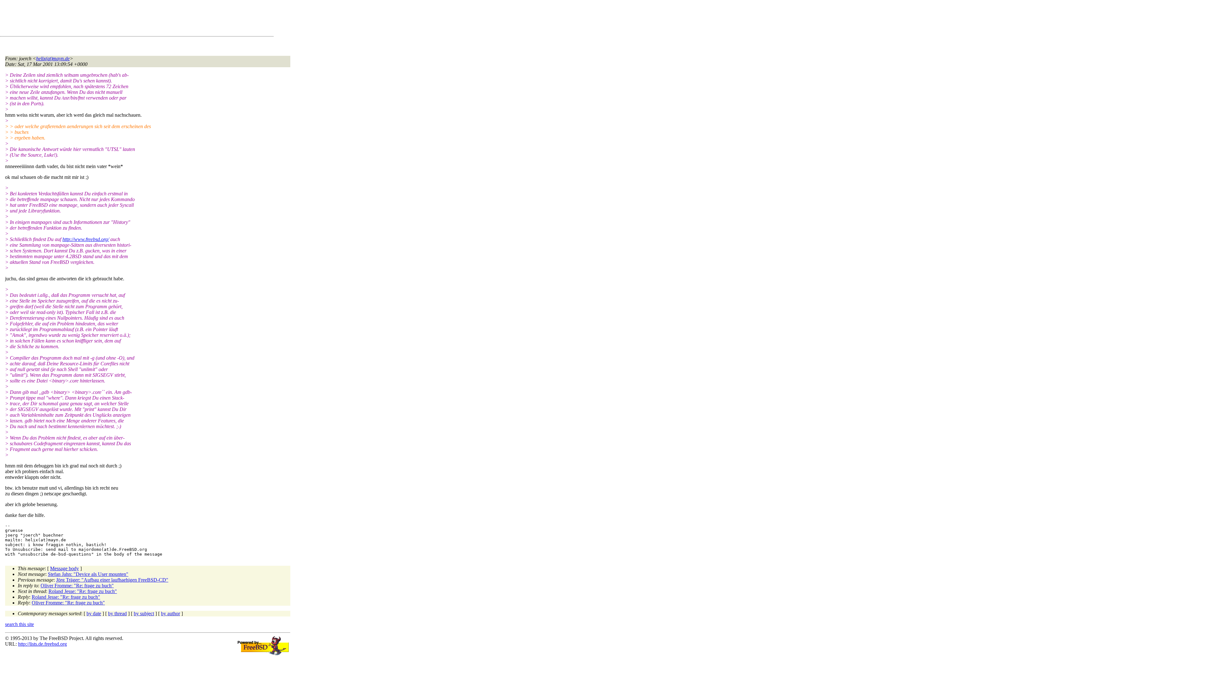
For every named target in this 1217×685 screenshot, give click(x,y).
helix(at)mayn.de (53, 58)
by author (170, 613)
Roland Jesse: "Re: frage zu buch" (82, 591)
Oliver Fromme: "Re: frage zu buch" (77, 585)
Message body (64, 568)
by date (94, 613)
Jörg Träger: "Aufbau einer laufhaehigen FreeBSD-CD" (112, 580)
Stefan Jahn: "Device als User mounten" (88, 574)
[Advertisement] (120, 19)
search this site (19, 624)
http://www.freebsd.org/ (85, 239)
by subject (144, 613)
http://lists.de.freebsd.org (42, 644)
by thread (117, 613)
